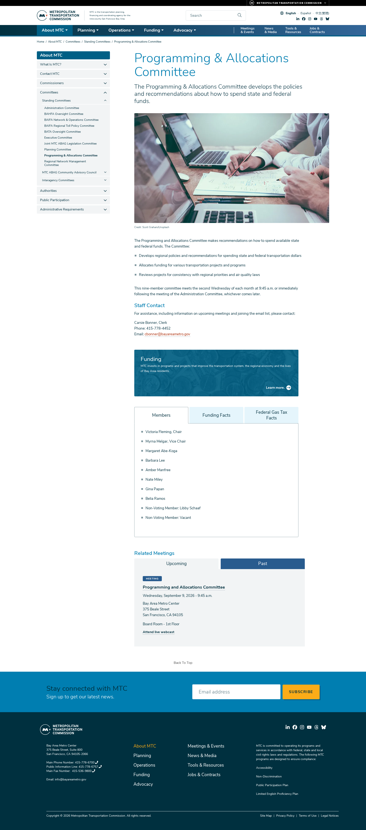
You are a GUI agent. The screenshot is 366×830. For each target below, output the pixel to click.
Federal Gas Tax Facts (271, 415)
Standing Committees (97, 42)
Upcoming (176, 564)
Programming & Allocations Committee (70, 155)
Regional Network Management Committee (65, 163)
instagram (309, 19)
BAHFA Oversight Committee (63, 114)
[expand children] (105, 64)
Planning (86, 30)
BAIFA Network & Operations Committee (71, 120)
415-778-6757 (88, 767)
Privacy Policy (285, 816)
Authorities (48, 190)
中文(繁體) (322, 13)
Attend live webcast (158, 632)
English (291, 13)
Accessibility (264, 768)
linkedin (297, 19)
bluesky (327, 19)
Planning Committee (57, 150)
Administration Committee (61, 108)
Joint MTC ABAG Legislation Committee (70, 144)
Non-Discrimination (269, 776)
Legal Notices (330, 816)
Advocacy (183, 30)
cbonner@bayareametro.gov (167, 334)
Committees (73, 42)
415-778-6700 (84, 762)
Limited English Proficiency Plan (277, 794)
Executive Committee (58, 138)
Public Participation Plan (272, 785)
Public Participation (54, 200)
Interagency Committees (58, 180)
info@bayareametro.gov (70, 779)
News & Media (271, 30)
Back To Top (183, 662)
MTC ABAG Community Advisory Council (69, 172)
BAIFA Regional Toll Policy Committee (69, 126)
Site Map (266, 816)
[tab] (176, 563)
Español (306, 13)
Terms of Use (307, 816)
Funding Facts (216, 415)
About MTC (53, 30)
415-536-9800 (81, 771)
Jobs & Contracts (317, 30)
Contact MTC (50, 73)
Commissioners (52, 83)
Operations (119, 30)
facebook (303, 19)
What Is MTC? (50, 64)
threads (321, 19)
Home (40, 42)
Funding (152, 30)
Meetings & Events (248, 30)
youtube (315, 19)
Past (262, 564)
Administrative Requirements (62, 209)
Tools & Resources (293, 30)
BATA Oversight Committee (62, 132)
